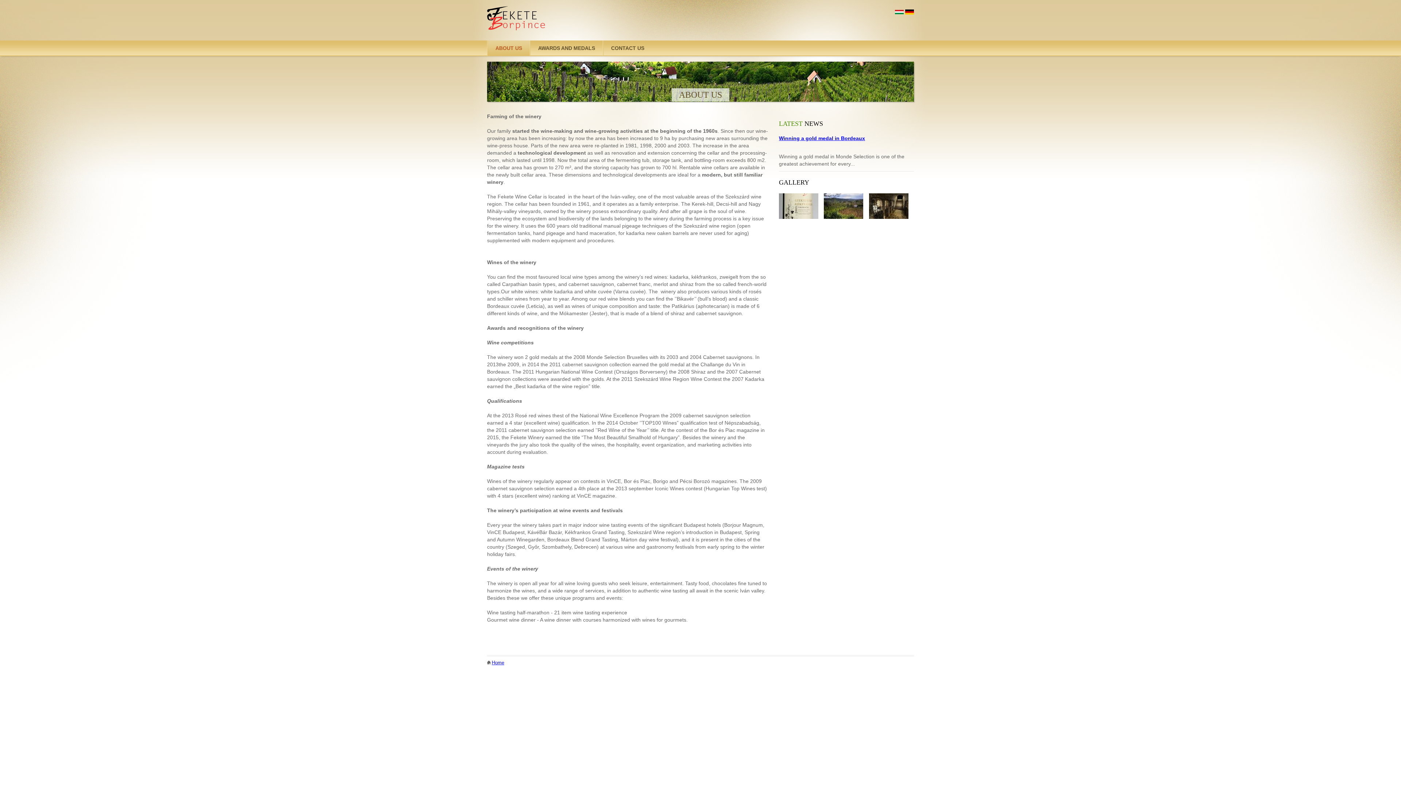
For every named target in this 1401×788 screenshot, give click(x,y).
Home (498, 662)
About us (508, 48)
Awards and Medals (566, 48)
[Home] (516, 20)
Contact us (627, 48)
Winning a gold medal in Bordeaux (822, 138)
